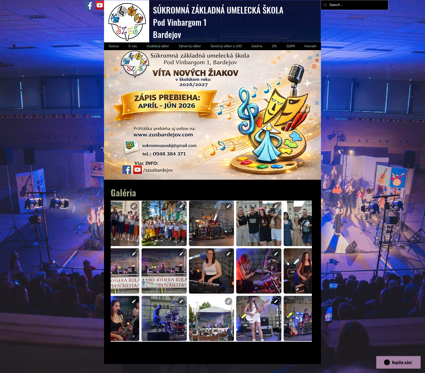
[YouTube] (99, 5)
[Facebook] (89, 5)
